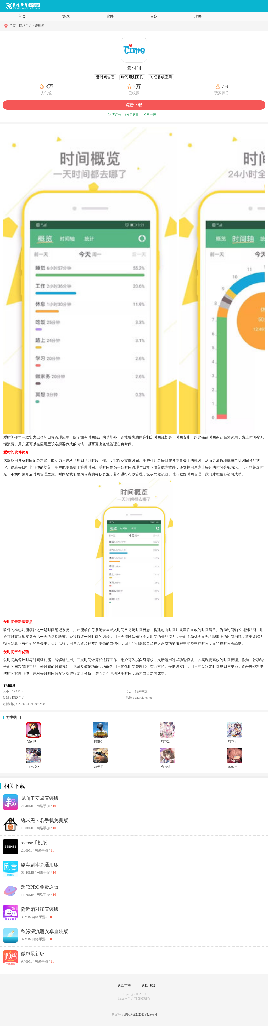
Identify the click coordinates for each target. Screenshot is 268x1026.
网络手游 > (26, 25)
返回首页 (124, 985)
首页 (22, 16)
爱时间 (39, 25)
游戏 (66, 16)
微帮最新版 (32, 953)
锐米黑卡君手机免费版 (44, 820)
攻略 (198, 16)
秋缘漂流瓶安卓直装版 (44, 931)
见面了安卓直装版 (40, 798)
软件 (110, 16)
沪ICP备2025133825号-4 (140, 1014)
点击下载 (134, 105)
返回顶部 (148, 985)
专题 (154, 16)
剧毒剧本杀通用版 (40, 864)
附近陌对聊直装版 (40, 909)
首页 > (14, 25)
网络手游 (18, 697)
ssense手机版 (34, 842)
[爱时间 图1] (90, 280)
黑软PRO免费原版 (39, 887)
